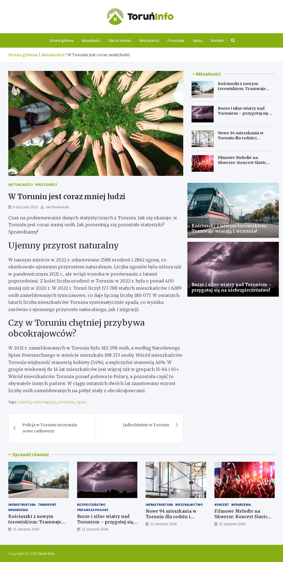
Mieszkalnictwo (189, 504)
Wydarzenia (18, 510)
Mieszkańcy (149, 40)
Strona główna (61, 40)
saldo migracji (44, 401)
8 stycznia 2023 (25, 206)
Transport (47, 504)
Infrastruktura (22, 504)
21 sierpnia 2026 (26, 529)
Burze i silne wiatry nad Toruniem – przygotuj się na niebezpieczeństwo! (246, 113)
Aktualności (91, 40)
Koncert (221, 504)
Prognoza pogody (92, 510)
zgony (81, 401)
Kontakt (217, 40)
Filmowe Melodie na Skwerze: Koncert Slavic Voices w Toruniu (242, 162)
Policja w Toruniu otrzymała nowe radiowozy (49, 427)
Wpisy (198, 40)
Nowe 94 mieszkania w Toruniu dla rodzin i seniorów (240, 137)
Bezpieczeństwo (91, 504)
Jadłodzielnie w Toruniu (146, 424)
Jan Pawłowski (57, 206)
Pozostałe (176, 40)
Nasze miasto (120, 40)
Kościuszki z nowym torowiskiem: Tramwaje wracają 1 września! (242, 88)
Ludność (24, 401)
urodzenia (66, 401)
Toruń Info (46, 553)
